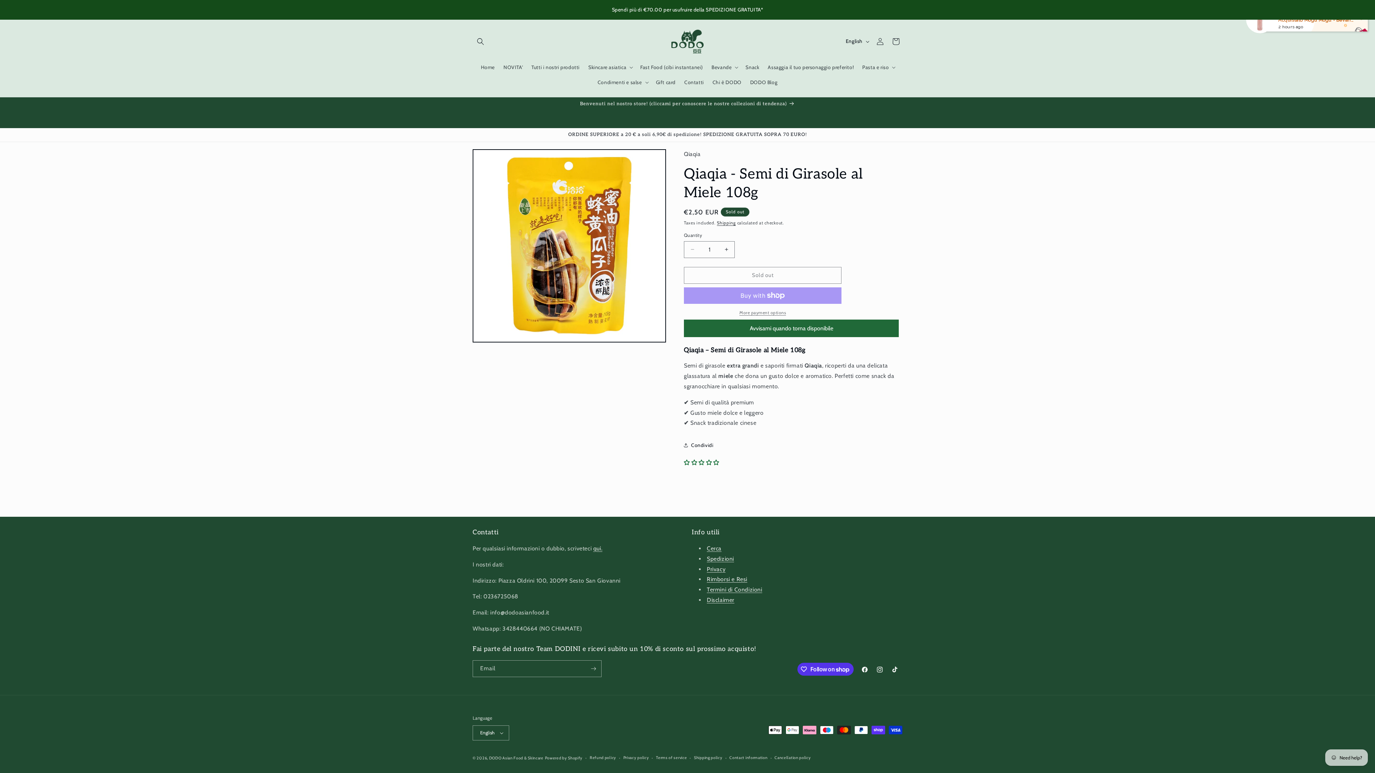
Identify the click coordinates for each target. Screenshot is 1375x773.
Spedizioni (720, 558)
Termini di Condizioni (734, 589)
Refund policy (603, 757)
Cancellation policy (793, 757)
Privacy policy (636, 757)
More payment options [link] (762, 312)
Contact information (748, 757)
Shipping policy (708, 757)
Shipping (726, 222)
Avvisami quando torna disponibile (791, 328)
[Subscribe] (593, 668)
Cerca (714, 548)
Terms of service (671, 757)
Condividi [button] (702, 445)
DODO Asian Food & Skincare (516, 757)
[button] (480, 41)
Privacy (716, 569)
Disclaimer (720, 600)
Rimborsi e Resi (727, 579)
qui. (597, 548)
